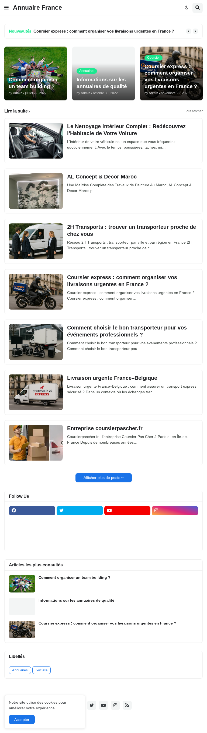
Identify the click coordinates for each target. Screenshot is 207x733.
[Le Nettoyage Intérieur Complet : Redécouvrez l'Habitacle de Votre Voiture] (36, 141)
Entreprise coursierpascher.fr (105, 428)
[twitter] (80, 510)
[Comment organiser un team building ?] (22, 583)
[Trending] (175, 531)
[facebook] (32, 510)
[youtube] (127, 510)
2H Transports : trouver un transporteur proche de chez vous (131, 230)
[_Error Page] (80, 531)
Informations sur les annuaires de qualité (76, 600)
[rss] (127, 705)
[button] (6, 7)
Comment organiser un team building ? (75, 577)
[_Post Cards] (127, 521)
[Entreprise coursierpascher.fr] (36, 443)
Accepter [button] (21, 719)
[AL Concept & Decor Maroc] (36, 191)
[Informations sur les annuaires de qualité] (22, 606)
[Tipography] (80, 542)
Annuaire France (37, 7)
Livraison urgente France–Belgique (112, 378)
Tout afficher (194, 111)
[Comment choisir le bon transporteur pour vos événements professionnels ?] (36, 342)
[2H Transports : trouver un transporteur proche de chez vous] (36, 241)
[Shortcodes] (127, 542)
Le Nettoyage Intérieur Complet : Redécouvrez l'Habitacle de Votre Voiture (126, 129)
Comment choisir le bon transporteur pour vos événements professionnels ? (127, 331)
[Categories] (32, 542)
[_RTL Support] (127, 531)
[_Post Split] (175, 521)
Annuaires (20, 670)
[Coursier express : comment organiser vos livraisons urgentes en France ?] (36, 292)
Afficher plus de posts (102, 477)
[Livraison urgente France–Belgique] (36, 392)
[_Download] (32, 531)
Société (41, 670)
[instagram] (175, 510)
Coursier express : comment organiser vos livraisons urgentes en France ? (103, 31)
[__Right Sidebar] (80, 521)
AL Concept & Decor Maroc (102, 177)
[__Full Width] (32, 521)
